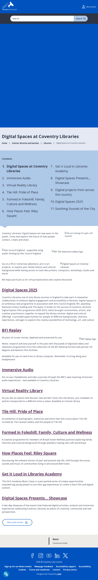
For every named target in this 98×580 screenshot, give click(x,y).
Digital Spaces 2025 (19, 289)
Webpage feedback (43, 566)
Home (4, 143)
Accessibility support (66, 566)
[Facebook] (32, 555)
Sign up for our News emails (18, 566)
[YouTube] (49, 555)
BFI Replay (11, 330)
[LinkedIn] (57, 555)
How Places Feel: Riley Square (29, 453)
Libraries (48, 143)
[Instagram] (40, 555)
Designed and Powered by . (49, 574)
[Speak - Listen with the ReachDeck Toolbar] (6, 574)
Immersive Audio (17, 369)
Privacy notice (70, 569)
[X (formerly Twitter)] (65, 555)
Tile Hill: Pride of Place (22, 411)
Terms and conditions (39, 569)
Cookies (22, 569)
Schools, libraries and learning (25, 143)
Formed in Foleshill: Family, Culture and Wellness (47, 432)
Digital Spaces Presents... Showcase (34, 498)
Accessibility (85, 566)
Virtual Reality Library (22, 390)
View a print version (15, 522)
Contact (56, 569)
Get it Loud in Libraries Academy (32, 473)
